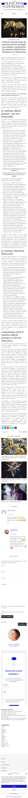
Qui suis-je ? (4, 768)
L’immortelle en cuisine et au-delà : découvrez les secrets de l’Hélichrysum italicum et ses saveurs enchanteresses (13, 457)
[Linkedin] (5, 428)
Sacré (2, 741)
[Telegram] (13, 428)
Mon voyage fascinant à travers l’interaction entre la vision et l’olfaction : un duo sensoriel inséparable (13, 719)
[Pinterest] (8, 428)
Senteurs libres (4, 743)
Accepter (14, 786)
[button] (26, 773)
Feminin (3, 730)
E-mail (3, 571)
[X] (15, 428)
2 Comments (14, 54)
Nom (3, 565)
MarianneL (5, 431)
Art (2, 728)
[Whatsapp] (10, 428)
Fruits (2, 733)
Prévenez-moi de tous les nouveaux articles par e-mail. (13, 612)
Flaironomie (4, 732)
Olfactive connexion (14, 5)
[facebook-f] (13, 1)
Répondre (10, 514)
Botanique (3, 729)
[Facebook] (2, 428)
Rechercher (4, 622)
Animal (3, 726)
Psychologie (4, 740)
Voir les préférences (14, 793)
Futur (2, 734)
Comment (3, 584)
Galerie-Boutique (5, 765)
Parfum (3, 737)
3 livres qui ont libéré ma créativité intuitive (11, 711)
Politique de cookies (9, 796)
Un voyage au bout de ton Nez (8, 712)
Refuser (14, 789)
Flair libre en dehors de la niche (8, 714)
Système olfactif (14, 39)
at (8, 512)
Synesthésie (4, 744)
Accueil (3, 758)
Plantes (3, 738)
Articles (3, 761)
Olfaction (3, 736)
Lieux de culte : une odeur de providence (11, 501)
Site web (3, 578)
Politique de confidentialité (17, 796)
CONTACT (4, 771)
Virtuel (3, 747)
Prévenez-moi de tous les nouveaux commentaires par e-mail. (13, 606)
